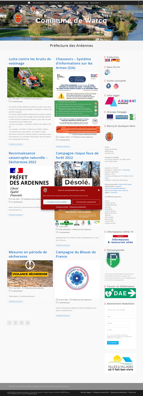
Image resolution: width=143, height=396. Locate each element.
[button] (99, 190)
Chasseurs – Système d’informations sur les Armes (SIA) (74, 63)
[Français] (110, 60)
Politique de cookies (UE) (100, 392)
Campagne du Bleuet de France (76, 254)
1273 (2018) (126, 170)
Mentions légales (86, 392)
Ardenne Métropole (124, 184)
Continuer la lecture (16, 144)
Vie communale (38, 3)
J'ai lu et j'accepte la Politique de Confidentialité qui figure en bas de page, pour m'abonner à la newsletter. (119, 336)
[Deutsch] (114, 60)
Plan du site (132, 392)
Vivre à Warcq (54, 3)
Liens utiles (94, 3)
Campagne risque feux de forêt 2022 (77, 155)
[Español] (118, 60)
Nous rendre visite (81, 3)
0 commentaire (17, 101)
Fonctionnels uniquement (86, 202)
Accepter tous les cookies (57, 202)
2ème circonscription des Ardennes (116, 190)
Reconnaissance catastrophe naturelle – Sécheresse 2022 (28, 157)
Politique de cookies (62, 207)
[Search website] (140, 3)
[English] (107, 60)
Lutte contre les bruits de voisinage (30, 61)
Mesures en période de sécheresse (28, 254)
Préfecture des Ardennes (33, 99)
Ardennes (118, 186)
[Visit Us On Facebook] (108, 86)
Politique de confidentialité (77, 207)
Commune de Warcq (71, 20)
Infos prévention (64, 229)
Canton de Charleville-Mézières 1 (115, 188)
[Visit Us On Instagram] (116, 86)
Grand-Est (114, 192)
